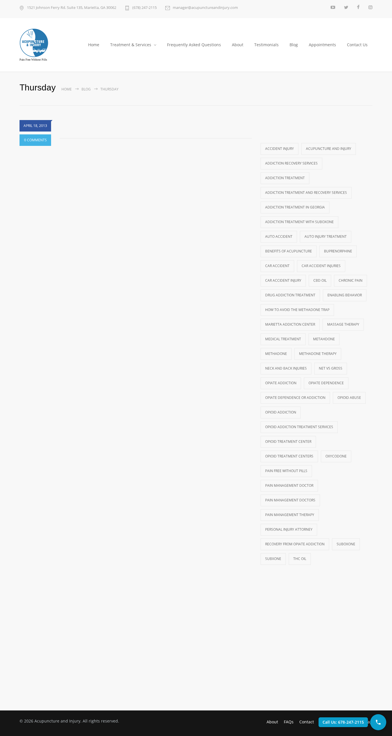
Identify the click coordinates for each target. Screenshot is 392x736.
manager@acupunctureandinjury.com (205, 7)
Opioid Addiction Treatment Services (299, 426)
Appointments (322, 44)
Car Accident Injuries (321, 265)
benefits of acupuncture (288, 251)
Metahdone (324, 339)
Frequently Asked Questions (194, 44)
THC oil (299, 558)
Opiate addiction (280, 382)
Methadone (276, 353)
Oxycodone (336, 456)
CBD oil (320, 280)
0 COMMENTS (35, 140)
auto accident (278, 236)
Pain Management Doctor (289, 485)
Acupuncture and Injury (328, 148)
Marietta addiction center (290, 324)
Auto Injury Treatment (325, 236)
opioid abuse (349, 397)
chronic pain (350, 280)
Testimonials (266, 44)
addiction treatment (285, 177)
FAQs (289, 722)
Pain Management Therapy (289, 514)
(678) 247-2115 (144, 7)
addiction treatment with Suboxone (299, 221)
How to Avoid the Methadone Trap (297, 309)
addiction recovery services (291, 163)
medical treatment (283, 339)
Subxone (273, 558)
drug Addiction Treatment (290, 295)
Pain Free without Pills (286, 470)
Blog (294, 44)
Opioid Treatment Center (288, 441)
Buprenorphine (338, 251)
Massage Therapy (343, 324)
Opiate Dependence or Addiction (295, 397)
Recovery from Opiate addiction (295, 544)
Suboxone (346, 544)
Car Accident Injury (283, 280)
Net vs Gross (330, 368)
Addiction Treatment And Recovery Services (306, 192)
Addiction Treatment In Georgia (295, 207)
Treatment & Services (130, 44)
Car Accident (277, 265)
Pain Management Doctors (290, 500)
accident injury (279, 148)
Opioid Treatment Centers (289, 456)
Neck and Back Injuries (286, 368)
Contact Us (357, 44)
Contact (306, 722)
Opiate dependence (326, 382)
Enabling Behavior (344, 295)
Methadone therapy (318, 353)
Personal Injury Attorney (289, 529)
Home (93, 44)
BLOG (86, 89)
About (237, 44)
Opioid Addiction (280, 412)
